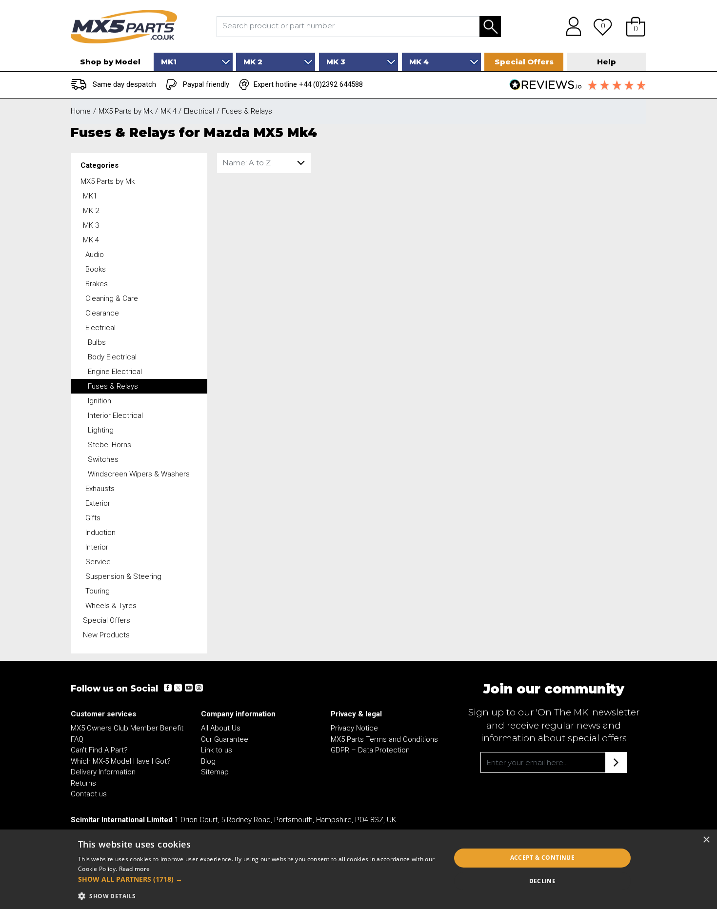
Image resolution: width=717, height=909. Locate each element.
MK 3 (91, 225)
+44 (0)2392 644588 (331, 84)
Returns (83, 783)
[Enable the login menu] (570, 26)
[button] (635, 26)
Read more (134, 869)
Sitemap (215, 772)
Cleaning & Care (111, 298)
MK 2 (91, 210)
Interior (96, 547)
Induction (100, 532)
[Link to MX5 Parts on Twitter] (178, 688)
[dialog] (358, 869)
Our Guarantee (224, 739)
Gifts (92, 518)
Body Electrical (112, 357)
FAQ (77, 739)
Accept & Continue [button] (542, 857)
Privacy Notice (354, 728)
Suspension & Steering (123, 576)
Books (95, 269)
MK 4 (91, 240)
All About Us (220, 728)
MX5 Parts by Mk (107, 181)
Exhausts (100, 488)
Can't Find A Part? (99, 750)
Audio (94, 254)
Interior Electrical (115, 415)
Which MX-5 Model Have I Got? (121, 761)
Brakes (96, 283)
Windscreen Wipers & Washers (139, 474)
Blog (208, 761)
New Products (106, 635)
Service (98, 561)
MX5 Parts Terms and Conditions (384, 739)
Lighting (101, 430)
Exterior (97, 503)
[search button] (490, 26)
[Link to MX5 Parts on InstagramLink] (198, 688)
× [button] (706, 840)
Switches (103, 459)
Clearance (102, 313)
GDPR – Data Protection (370, 750)
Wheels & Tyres (111, 605)
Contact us (89, 794)
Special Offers (106, 620)
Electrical (100, 327)
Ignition (99, 400)
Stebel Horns (109, 444)
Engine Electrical (115, 371)
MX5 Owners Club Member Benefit (127, 728)
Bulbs (97, 342)
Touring (97, 591)
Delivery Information (103, 772)
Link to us (216, 750)
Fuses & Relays (113, 386)
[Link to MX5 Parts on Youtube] (188, 688)
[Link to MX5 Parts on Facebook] (168, 688)
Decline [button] (542, 881)
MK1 (90, 196)
